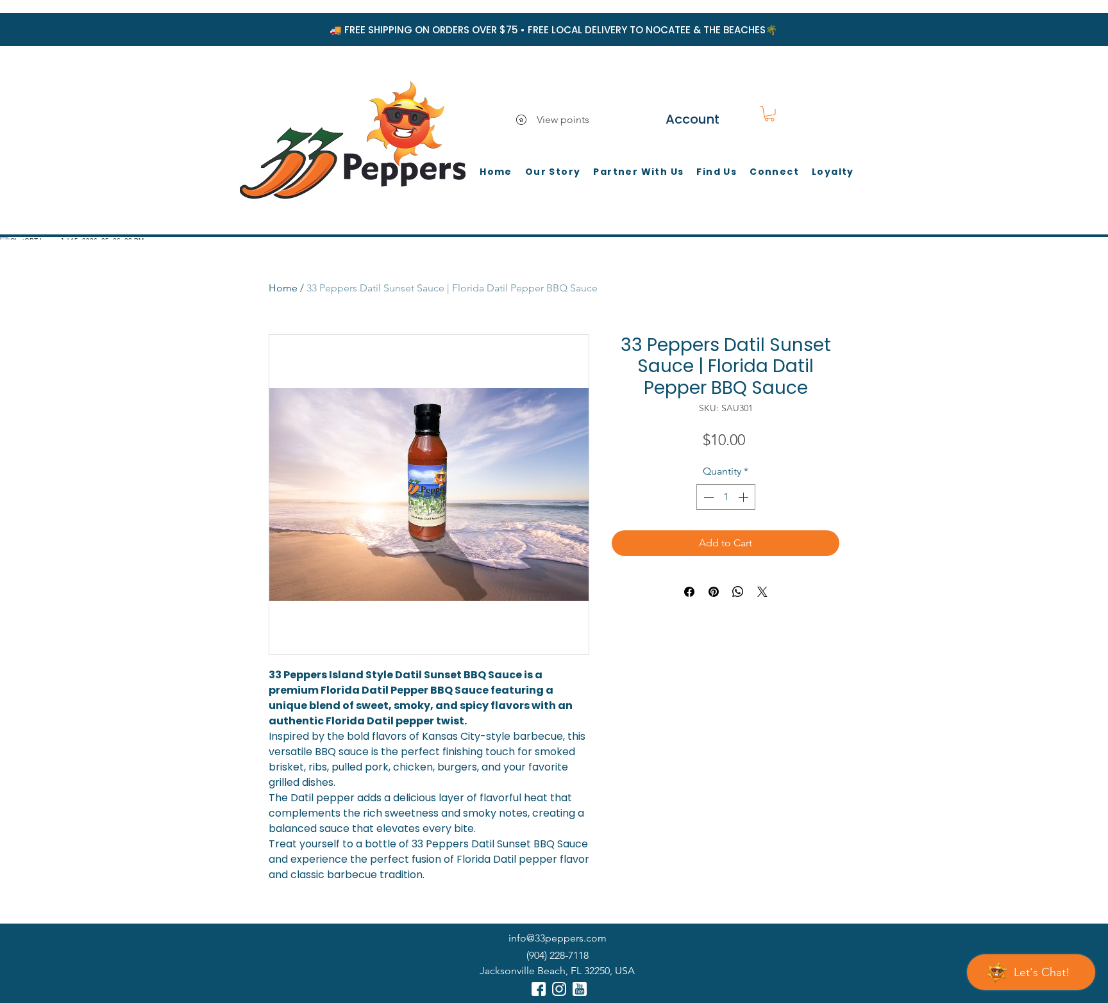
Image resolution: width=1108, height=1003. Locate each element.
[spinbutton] (725, 497)
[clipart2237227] (539, 989)
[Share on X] (762, 591)
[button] (769, 114)
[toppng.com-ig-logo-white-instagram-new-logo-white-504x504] (559, 989)
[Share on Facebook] (689, 591)
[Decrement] (707, 497)
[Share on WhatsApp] (738, 591)
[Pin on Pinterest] (713, 591)
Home (283, 288)
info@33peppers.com (557, 938)
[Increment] (744, 497)
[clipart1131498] (580, 989)
